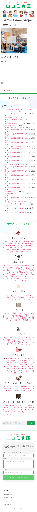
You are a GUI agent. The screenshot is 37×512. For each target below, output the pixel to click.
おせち (23, 391)
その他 (9, 414)
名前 (2, 83)
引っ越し (20, 245)
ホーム (5, 487)
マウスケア (25, 266)
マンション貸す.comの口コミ (14, 146)
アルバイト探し (21, 318)
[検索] (31, 423)
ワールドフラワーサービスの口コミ (16, 113)
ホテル (19, 241)
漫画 (13, 408)
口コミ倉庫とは (8, 494)
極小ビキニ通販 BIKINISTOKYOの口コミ (17, 130)
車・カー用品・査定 (9, 245)
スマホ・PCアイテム (10, 406)
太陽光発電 (15, 250)
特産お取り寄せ (25, 386)
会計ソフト (26, 299)
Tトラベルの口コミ (11, 117)
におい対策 (11, 342)
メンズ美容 (22, 280)
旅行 (13, 241)
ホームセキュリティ (21, 248)
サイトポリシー (8, 497)
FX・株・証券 (16, 299)
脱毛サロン (10, 268)
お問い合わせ (7, 504)
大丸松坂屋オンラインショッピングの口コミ (19, 193)
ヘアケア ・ (18, 266)
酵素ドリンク (22, 270)
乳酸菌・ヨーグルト (16, 276)
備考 (4, 458)
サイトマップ (7, 501)
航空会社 (27, 241)
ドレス (24, 369)
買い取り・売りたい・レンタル (20, 344)
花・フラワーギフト (24, 389)
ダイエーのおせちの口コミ (13, 123)
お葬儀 (11, 252)
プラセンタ (10, 272)
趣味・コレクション (13, 340)
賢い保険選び (11, 297)
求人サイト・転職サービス (13, 314)
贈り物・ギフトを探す (11, 386)
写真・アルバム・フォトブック (19, 410)
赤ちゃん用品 (19, 338)
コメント (4, 61)
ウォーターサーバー (25, 243)
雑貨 (5, 338)
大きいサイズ (11, 371)
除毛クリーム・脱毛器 (23, 268)
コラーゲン (24, 274)
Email (5, 469)
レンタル (20, 371)
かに (29, 391)
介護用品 (20, 342)
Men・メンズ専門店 (24, 360)
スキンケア (7, 266)
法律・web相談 (27, 250)
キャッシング (23, 295)
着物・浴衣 (15, 369)
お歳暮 (16, 391)
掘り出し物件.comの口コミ (13, 128)
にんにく (15, 274)
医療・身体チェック (22, 252)
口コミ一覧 (7, 490)
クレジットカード (10, 295)
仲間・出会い (22, 412)
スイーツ (12, 389)
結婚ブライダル (11, 243)
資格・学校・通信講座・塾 (22, 320)
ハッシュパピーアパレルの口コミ (15, 119)
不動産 (10, 248)
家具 (11, 338)
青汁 (8, 274)
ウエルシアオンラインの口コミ (14, 204)
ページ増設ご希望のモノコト (12, 452)
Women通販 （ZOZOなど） (13, 358)
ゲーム (22, 406)
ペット (7, 241)
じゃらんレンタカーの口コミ (14, 202)
